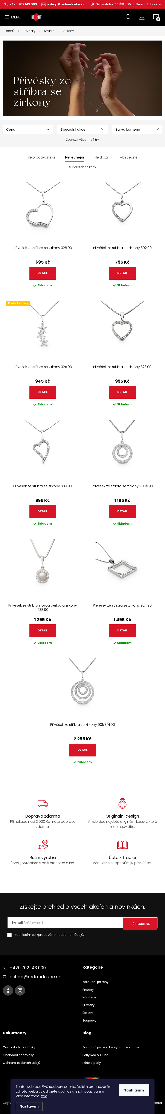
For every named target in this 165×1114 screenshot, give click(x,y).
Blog (87, 1033)
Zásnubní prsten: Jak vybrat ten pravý (110, 1047)
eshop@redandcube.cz (35, 977)
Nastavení (29, 1106)
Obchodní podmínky (18, 1055)
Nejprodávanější (41, 157)
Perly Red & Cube (95, 1055)
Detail (43, 273)
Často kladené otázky (19, 1047)
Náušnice (89, 997)
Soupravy (89, 1020)
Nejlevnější (74, 157)
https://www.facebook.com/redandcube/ (8, 990)
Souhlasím (134, 1090)
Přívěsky (88, 1005)
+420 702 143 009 (28, 968)
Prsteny (88, 990)
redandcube (20, 990)
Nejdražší (102, 157)
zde (44, 1096)
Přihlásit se (140, 924)
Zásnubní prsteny (95, 982)
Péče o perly (91, 1063)
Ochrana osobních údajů (21, 1063)
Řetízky (87, 1013)
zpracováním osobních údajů (60, 935)
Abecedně (129, 157)
